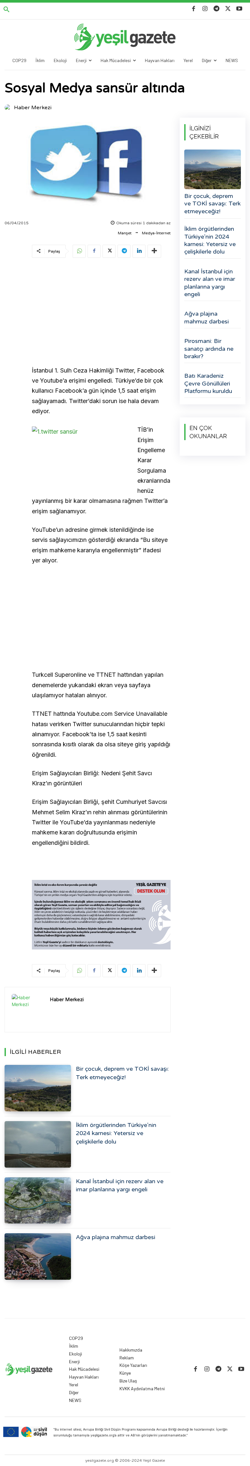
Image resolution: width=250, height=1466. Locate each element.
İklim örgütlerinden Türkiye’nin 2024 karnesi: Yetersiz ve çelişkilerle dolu (116, 1133)
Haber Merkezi (32, 107)
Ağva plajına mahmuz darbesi (115, 1237)
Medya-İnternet (156, 233)
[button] (6, 9)
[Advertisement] (101, 313)
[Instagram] (205, 9)
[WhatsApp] (79, 251)
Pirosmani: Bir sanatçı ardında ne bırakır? (208, 348)
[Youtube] (239, 9)
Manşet (125, 233)
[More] (154, 251)
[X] (228, 9)
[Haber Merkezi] (9, 107)
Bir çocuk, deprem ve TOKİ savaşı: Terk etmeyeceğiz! (212, 203)
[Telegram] (216, 9)
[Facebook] (193, 9)
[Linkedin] (139, 251)
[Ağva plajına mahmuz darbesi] (38, 1256)
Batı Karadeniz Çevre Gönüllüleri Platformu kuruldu (208, 383)
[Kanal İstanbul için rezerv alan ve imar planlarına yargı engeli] (38, 1200)
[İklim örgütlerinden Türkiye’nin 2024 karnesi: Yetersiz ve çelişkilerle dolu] (38, 1144)
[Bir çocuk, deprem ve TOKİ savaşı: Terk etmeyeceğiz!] (38, 1088)
